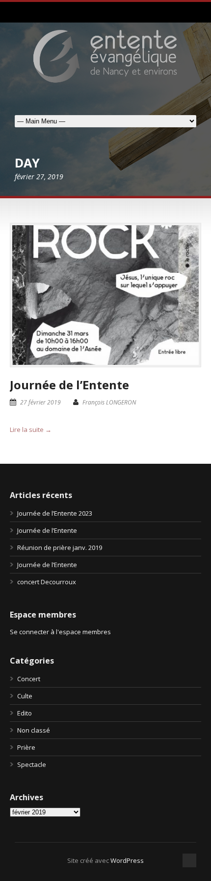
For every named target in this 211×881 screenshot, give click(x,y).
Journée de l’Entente (69, 385)
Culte (24, 695)
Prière (26, 747)
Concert (28, 678)
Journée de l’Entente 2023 (54, 513)
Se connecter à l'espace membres (60, 631)
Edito (24, 713)
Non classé (33, 730)
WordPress (127, 860)
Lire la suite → (31, 429)
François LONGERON (109, 402)
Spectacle (31, 764)
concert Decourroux (46, 581)
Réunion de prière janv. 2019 (59, 547)
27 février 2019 (40, 402)
